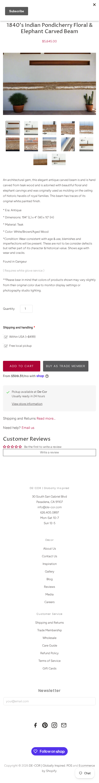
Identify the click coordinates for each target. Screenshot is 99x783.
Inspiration (50, 564)
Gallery (49, 571)
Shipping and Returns (49, 622)
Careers (49, 602)
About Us (49, 548)
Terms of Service (49, 660)
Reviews (49, 586)
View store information (27, 403)
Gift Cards (49, 668)
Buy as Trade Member (65, 366)
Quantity (9, 308)
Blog (50, 579)
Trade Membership (49, 630)
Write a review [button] (49, 452)
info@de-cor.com (50, 507)
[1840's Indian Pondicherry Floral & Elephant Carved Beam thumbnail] (13, 128)
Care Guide (49, 645)
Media (49, 594)
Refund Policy (49, 653)
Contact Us (49, 556)
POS (69, 765)
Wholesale (49, 638)
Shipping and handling (18, 327)
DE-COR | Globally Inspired (47, 765)
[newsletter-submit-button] (91, 701)
